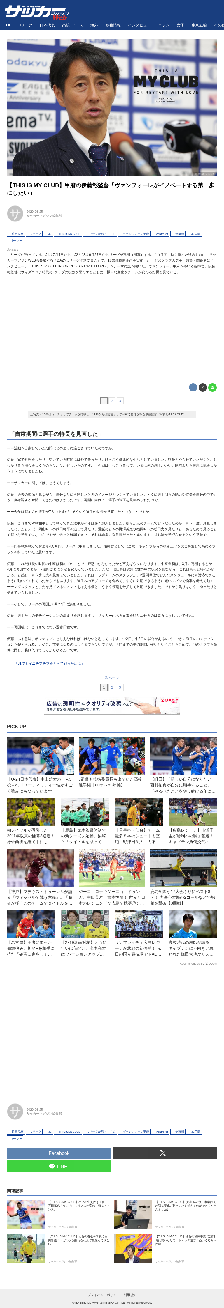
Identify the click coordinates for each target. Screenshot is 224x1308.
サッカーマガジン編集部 (44, 215)
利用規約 (130, 1295)
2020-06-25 (35, 211)
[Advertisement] (112, 327)
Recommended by (192, 963)
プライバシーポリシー (104, 1295)
